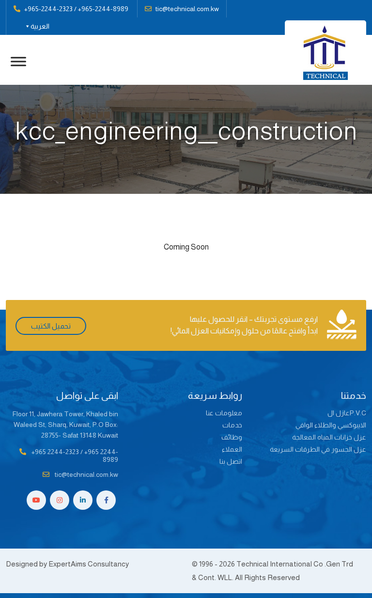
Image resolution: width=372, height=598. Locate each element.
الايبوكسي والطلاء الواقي (330, 425)
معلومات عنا (224, 413)
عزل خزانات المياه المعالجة (329, 437)
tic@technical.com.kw (187, 9)
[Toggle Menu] (18, 61)
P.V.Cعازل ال (346, 413)
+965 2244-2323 (55, 452)
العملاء (232, 449)
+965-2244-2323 (48, 9)
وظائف (231, 437)
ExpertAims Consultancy (88, 564)
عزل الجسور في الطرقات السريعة (318, 449)
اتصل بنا (230, 461)
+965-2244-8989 (103, 9)
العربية (40, 26)
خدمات (232, 425)
